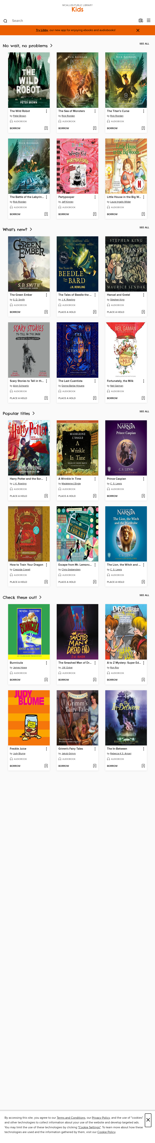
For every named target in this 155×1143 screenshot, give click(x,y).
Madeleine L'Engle (71, 483)
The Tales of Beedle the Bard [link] (75, 295)
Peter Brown (19, 115)
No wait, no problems (26, 45)
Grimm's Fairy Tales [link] (70, 749)
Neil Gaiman (116, 385)
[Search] (5, 21)
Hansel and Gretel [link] (118, 295)
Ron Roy (114, 667)
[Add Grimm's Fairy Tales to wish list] (94, 766)
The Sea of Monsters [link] (71, 111)
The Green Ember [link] (21, 295)
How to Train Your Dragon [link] (26, 565)
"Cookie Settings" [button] (89, 1127)
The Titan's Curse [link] (118, 111)
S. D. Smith (19, 299)
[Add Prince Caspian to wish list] (143, 496)
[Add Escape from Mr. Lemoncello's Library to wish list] (94, 582)
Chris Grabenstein (71, 569)
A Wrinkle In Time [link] (69, 479)
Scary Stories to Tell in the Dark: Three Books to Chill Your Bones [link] (27, 381)
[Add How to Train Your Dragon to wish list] (46, 582)
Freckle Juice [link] (18, 749)
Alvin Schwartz (21, 385)
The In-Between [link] (117, 749)
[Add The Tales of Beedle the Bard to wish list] (94, 312)
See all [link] (144, 43)
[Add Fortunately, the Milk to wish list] (143, 398)
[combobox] (70, 20)
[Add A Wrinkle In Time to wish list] (94, 496)
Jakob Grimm (69, 753)
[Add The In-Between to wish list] (143, 766)
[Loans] (140, 21)
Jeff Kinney (67, 201)
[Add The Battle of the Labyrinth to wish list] (46, 214)
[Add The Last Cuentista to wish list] (94, 398)
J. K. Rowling (68, 299)
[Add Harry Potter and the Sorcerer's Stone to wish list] (46, 496)
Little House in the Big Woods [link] (124, 197)
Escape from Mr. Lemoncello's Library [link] (75, 565)
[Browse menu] (148, 20)
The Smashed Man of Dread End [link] (75, 663)
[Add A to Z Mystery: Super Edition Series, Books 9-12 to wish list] (143, 680)
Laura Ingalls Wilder (120, 201)
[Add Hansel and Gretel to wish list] (143, 312)
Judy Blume (19, 753)
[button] (46, 111)
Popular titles (17, 413)
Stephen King (117, 299)
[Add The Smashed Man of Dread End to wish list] (94, 680)
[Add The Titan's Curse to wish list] (143, 128)
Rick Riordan (68, 115)
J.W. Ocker (67, 667)
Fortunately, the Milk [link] (120, 381)
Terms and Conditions (71, 1118)
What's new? (16, 229)
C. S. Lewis (116, 483)
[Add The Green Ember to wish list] (46, 312)
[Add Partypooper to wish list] (94, 214)
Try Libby (42, 30)
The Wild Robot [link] (20, 111)
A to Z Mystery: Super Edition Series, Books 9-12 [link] (124, 663)
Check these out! (20, 597)
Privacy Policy (101, 1118)
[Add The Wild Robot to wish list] (46, 128)
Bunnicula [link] (16, 663)
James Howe (20, 667)
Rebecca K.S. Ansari (120, 753)
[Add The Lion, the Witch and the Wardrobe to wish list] (143, 582)
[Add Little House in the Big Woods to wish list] (143, 214)
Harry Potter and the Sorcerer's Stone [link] (27, 479)
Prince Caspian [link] (116, 479)
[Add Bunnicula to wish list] (46, 680)
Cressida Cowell (21, 569)
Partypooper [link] (66, 197)
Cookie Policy (106, 1132)
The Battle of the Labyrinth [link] (27, 197)
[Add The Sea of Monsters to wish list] (94, 128)
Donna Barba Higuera (73, 385)
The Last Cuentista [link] (70, 381)
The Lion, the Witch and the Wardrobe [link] (124, 565)
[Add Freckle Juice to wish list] (46, 766)
